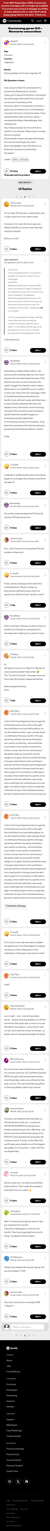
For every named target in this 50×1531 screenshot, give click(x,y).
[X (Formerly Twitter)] (18, 1481)
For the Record (13, 1371)
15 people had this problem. (17, 174)
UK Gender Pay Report (14, 1526)
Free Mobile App (14, 1430)
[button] (45, 43)
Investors (10, 1401)
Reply (38, 171)
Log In (39, 20)
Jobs (8, 1366)
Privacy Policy (10, 1505)
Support (10, 1419)
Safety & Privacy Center (20, 1501)
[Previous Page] (16, 196)
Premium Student (14, 1465)
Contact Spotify (13, 1436)
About (9, 1360)
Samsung (24, 159)
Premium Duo (12, 1454)
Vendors (10, 1406)
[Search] (33, 20)
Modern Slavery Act (12, 1517)
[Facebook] (26, 1481)
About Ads (23, 1509)
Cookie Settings (12, 1509)
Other (15, 159)
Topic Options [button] (24, 182)
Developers (11, 1389)
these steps (10, 14)
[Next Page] (33, 196)
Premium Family (13, 1460)
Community (14, 21)
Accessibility (10, 1513)
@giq (10, 269)
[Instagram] (9, 1481)
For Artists (11, 1384)
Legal (8, 1501)
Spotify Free (12, 1471)
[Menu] (45, 20)
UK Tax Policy (10, 1522)
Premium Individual (15, 1448)
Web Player (11, 1424)
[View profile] (6, 42)
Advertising (11, 1395)
